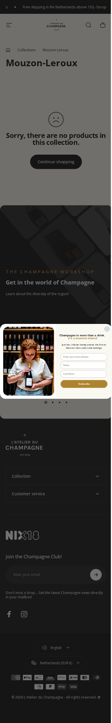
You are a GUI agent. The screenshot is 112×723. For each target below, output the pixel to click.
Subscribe (82, 384)
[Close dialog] (105, 329)
